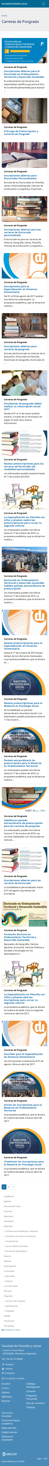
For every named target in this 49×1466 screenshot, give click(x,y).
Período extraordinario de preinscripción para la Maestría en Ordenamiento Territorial (23, 763)
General (7, 1256)
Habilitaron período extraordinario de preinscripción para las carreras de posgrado (23, 823)
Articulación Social (12, 1206)
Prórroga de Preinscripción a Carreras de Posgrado (21, 133)
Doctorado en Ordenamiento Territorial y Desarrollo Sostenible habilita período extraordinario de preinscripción (24, 584)
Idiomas (7, 1261)
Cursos (5, 1388)
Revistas (6, 1400)
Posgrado (8, 1296)
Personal (8, 1291)
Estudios (6, 1383)
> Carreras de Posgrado (14, 1301)
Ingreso (6, 1392)
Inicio (4, 15)
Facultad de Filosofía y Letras (14, 4)
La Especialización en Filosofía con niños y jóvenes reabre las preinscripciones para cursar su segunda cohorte (24, 521)
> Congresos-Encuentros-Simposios (20, 1236)
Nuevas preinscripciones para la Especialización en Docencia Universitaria (23, 645)
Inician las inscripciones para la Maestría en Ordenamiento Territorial (23, 1107)
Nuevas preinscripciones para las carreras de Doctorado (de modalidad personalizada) (24, 466)
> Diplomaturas (11, 1306)
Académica (9, 1196)
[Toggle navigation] (43, 3)
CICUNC (21, 1461)
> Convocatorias (11, 1241)
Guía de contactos (35, 1403)
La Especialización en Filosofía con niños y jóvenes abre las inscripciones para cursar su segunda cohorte (24, 998)
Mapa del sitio (9, 1427)
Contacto (31, 1391)
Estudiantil (9, 1221)
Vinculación (9, 1321)
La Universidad (10, 1286)
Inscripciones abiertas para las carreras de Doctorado (22, 882)
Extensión (8, 1226)
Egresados (8, 1216)
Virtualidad (9, 1326)
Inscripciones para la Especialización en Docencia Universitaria (20, 289)
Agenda (7, 1201)
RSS (45, 1458)
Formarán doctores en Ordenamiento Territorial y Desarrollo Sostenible (20, 937)
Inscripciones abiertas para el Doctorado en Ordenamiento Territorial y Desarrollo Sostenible (24, 73)
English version (9, 1432)
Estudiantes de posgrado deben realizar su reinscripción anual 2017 (23, 406)
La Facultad (9, 1271)
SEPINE (7, 1316)
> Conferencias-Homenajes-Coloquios (21, 1231)
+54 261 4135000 (14, 1358)
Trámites (30, 1407)
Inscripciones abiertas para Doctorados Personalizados (20, 177)
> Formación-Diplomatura (15, 1251)
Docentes (8, 1211)
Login (39, 1458)
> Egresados (9, 1276)
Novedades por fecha (11, 1330)
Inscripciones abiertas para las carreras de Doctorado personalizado (22, 232)
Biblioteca (7, 1396)
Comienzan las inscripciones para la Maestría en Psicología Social (24, 1163)
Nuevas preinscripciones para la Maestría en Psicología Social (23, 704)
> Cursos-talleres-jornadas (16, 1246)
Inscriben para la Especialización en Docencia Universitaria (23, 1055)
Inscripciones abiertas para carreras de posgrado (20, 348)
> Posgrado (9, 1311)
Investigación (10, 1266)
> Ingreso (8, 1281)
